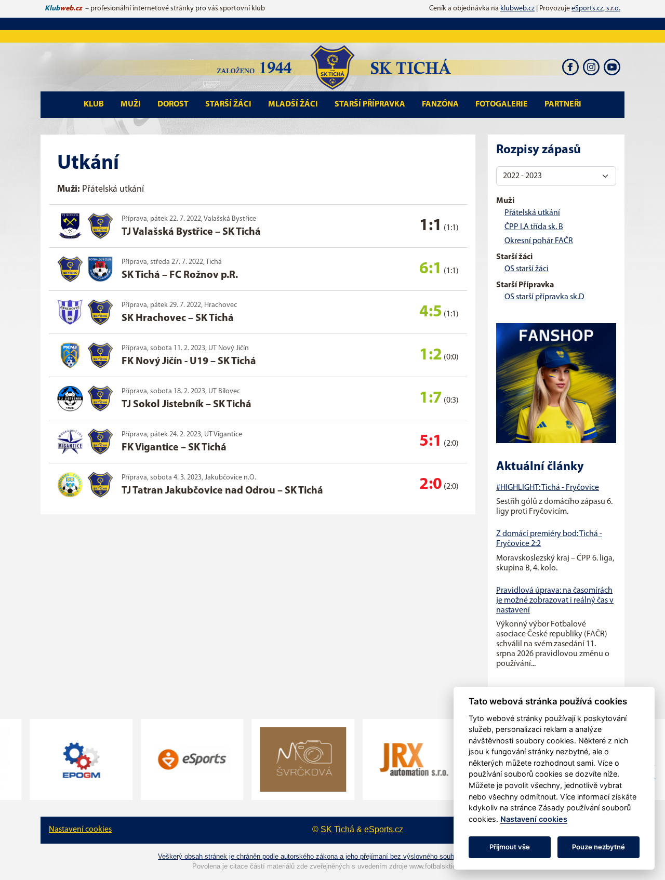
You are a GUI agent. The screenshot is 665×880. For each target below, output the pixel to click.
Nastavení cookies (80, 829)
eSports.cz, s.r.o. (595, 8)
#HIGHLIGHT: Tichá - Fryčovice (547, 488)
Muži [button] (131, 104)
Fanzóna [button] (440, 104)
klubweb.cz (517, 8)
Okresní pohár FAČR (538, 241)
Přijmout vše (509, 847)
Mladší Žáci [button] (293, 104)
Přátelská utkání (532, 213)
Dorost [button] (173, 104)
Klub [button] (94, 104)
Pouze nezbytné (598, 847)
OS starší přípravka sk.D (544, 297)
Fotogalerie (501, 104)
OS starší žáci (526, 269)
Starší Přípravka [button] (370, 104)
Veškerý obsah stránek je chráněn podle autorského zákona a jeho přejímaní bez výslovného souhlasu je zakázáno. (332, 856)
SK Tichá (337, 829)
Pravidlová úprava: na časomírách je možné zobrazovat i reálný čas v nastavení (555, 600)
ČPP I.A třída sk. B (533, 227)
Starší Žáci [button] (228, 104)
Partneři (562, 104)
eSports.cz (383, 829)
